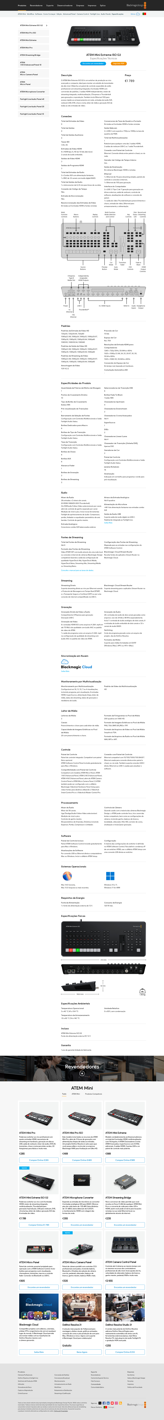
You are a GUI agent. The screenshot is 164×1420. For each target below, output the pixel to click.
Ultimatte (21, 1384)
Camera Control (83, 14)
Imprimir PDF (118, 63)
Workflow (30, 14)
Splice (102, 5)
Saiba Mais (108, 523)
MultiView (57, 1387)
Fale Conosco (95, 1381)
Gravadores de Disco (25, 1387)
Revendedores (36, 5)
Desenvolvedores (65, 5)
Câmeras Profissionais (25, 1375)
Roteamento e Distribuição (63, 1390)
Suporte (49, 5)
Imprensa (92, 5)
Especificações (117, 14)
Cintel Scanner (23, 1393)
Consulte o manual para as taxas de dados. (77, 570)
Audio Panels (106, 14)
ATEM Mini (22, 14)
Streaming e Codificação (62, 1393)
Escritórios (130, 1375)
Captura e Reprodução (25, 1390)
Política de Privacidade (134, 1387)
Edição (59, 14)
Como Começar (49, 14)
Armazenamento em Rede (62, 1384)
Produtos (22, 5)
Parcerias (130, 1381)
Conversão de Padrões (61, 1375)
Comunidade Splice (97, 1387)
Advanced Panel (69, 14)
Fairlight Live (95, 14)
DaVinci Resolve (28, 1378)
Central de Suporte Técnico (100, 1378)
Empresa (80, 5)
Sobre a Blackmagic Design (136, 1378)
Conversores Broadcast (62, 1378)
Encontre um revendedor (93, 63)
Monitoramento (59, 1381)
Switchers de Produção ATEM (27, 1381)
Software (38, 14)
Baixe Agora (82, 1352)
